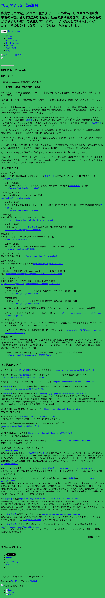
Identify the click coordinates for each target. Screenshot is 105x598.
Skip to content (14, 31)
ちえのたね (11, 48)
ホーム (9, 36)
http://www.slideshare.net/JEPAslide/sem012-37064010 (50, 433)
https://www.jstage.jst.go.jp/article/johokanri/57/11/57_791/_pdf (61, 393)
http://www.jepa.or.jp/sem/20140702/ (20, 249)
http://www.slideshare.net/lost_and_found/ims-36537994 (40, 416)
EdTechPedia (11, 41)
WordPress (15, 581)
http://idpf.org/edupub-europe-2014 (15, 239)
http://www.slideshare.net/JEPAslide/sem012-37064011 (70, 440)
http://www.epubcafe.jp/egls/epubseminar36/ (23, 230)
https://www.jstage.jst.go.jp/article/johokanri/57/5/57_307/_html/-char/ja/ (48, 499)
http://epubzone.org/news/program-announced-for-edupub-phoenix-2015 (30, 284)
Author (9, 38)
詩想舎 (9, 50)
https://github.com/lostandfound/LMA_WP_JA (20, 426)
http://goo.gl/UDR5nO (32, 519)
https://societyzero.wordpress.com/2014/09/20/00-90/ (22, 389)
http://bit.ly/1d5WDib (9, 450)
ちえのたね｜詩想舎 (19, 5)
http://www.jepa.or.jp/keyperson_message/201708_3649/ (28, 355)
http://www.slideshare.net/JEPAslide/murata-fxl (61, 514)
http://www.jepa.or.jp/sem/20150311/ (24, 293)
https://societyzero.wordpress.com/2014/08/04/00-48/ (22, 377)
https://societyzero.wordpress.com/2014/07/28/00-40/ (73, 370)
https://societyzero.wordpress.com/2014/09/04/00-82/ (75, 382)
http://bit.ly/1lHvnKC (9, 463)
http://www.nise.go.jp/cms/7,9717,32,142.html (20, 527)
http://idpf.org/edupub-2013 (12, 178)
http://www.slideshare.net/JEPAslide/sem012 (62, 409)
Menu (4, 31)
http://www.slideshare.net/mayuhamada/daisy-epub (75, 468)
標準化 (29, 120)
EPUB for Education (14, 43)
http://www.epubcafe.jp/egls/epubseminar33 (22, 210)
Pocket (9, 557)
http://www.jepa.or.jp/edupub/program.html (39, 256)
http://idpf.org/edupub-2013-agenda (15, 198)
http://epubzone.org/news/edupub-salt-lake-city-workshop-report (27, 220)
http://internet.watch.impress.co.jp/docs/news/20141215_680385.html (34, 274)
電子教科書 (49, 176)
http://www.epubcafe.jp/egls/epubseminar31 (22, 188)
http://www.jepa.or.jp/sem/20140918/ (48, 264)
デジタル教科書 (94, 123)
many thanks (11, 45)
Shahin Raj (34, 581)
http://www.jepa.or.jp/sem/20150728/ (24, 303)
